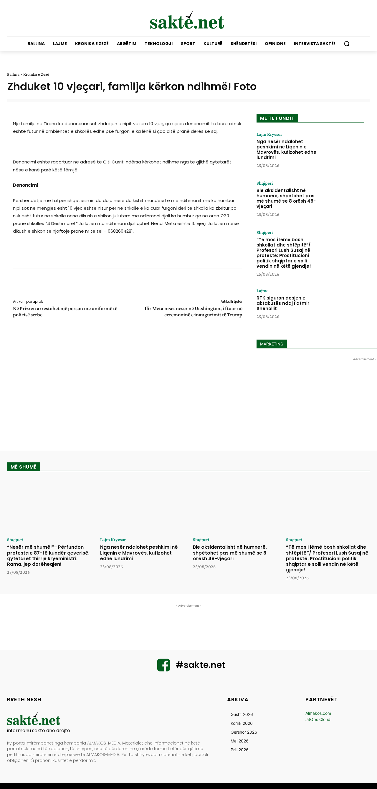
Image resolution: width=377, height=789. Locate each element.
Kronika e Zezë (36, 74)
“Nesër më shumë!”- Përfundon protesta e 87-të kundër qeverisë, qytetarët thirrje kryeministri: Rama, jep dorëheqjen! (48, 556)
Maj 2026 (240, 740)
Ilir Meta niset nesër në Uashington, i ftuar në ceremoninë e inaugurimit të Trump (193, 311)
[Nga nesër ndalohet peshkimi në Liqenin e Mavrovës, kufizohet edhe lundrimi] (342, 150)
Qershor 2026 (244, 732)
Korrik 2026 (242, 723)
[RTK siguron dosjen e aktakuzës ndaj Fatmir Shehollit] (342, 306)
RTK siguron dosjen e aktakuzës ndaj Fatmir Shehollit (283, 303)
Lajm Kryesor (269, 134)
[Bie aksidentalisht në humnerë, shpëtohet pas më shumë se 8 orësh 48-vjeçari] (342, 199)
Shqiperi (265, 183)
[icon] (164, 668)
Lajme (262, 290)
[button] (347, 44)
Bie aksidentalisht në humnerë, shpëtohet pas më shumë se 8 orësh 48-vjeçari (286, 198)
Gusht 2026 (242, 714)
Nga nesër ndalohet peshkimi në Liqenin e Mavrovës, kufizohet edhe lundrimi (286, 149)
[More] (246, 285)
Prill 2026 (240, 749)
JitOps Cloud (317, 719)
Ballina (13, 74)
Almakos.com (318, 713)
